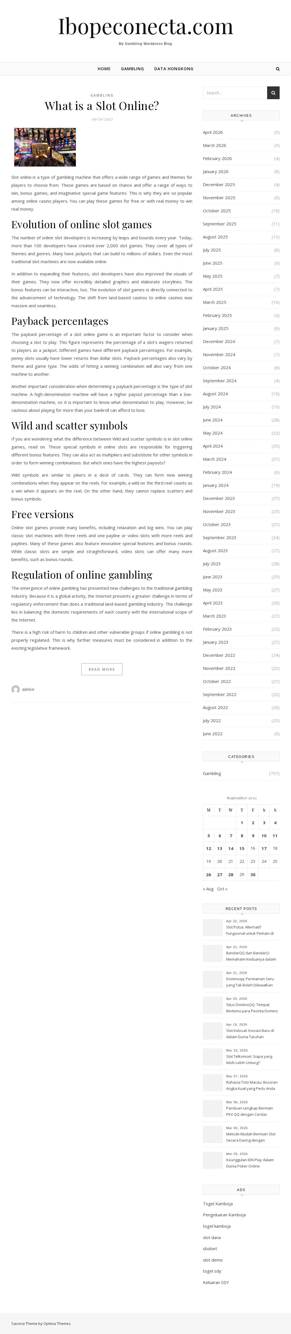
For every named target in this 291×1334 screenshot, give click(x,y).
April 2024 (213, 446)
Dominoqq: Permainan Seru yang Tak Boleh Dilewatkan (250, 982)
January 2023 (215, 642)
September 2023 (219, 537)
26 (208, 874)
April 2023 (213, 603)
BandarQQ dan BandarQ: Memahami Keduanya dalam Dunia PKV (251, 956)
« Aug (208, 889)
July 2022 (212, 720)
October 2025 (217, 210)
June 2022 (213, 733)
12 (208, 848)
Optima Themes (57, 1323)
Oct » (222, 889)
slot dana (212, 1237)
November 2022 (219, 668)
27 (219, 874)
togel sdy (212, 1271)
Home (104, 68)
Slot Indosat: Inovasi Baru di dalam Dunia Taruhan (250, 1033)
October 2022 (217, 681)
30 (252, 874)
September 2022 (219, 694)
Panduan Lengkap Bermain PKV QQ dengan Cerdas (249, 1111)
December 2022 (219, 655)
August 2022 (215, 707)
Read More (102, 669)
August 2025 (215, 237)
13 (219, 848)
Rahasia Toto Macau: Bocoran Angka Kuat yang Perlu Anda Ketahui (252, 1086)
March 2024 (214, 459)
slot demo (213, 1260)
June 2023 (213, 576)
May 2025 (213, 276)
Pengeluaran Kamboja (224, 1214)
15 (241, 848)
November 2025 (219, 197)
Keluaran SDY (216, 1282)
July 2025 (212, 250)
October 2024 (217, 367)
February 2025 (217, 315)
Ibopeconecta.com (145, 25)
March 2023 (214, 616)
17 (264, 848)
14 (230, 848)
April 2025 (213, 289)
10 (264, 835)
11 (275, 835)
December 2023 (219, 498)
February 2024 (217, 472)
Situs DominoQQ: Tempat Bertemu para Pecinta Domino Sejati (252, 1008)
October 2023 (217, 524)
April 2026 (213, 132)
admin (28, 689)
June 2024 (213, 420)
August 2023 (215, 550)
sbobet (210, 1248)
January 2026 (215, 171)
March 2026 (214, 145)
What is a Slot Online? (102, 105)
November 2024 (219, 354)
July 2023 (212, 563)
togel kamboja (217, 1226)
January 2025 (215, 328)
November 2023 (219, 511)
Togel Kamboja (218, 1203)
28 (230, 874)
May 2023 (213, 590)
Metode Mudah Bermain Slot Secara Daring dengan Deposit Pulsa (250, 1137)
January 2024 (215, 485)
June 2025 (213, 263)
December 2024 (219, 341)
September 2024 (219, 380)
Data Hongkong (174, 68)
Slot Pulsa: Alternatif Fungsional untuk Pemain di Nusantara (250, 930)
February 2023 (217, 629)
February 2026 (217, 158)
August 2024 (215, 393)
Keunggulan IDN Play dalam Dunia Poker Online (250, 1163)
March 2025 (214, 302)
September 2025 (219, 224)
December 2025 (219, 184)
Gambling (132, 68)
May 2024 (213, 433)
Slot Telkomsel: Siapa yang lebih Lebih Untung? (249, 1059)
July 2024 (212, 407)
